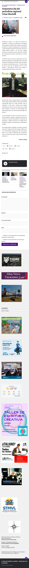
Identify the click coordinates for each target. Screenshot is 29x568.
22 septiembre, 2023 (17, 17)
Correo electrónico (6, 220)
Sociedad (4, 6)
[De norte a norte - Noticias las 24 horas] (14, 2)
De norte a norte (7, 17)
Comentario (4, 196)
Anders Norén (9, 565)
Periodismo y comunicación (17, 5)
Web (2, 227)
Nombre (3, 212)
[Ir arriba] (26, 558)
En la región (5, 5)
